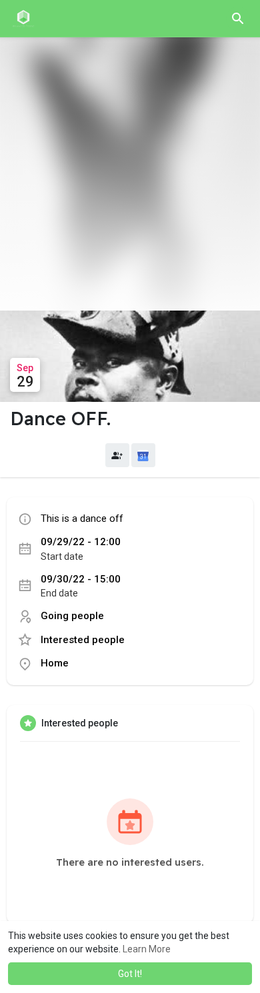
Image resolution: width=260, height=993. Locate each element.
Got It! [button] (130, 973)
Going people (72, 616)
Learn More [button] (147, 949)
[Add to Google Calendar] (143, 455)
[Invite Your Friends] (117, 455)
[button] (238, 19)
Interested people (83, 640)
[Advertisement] (130, 174)
